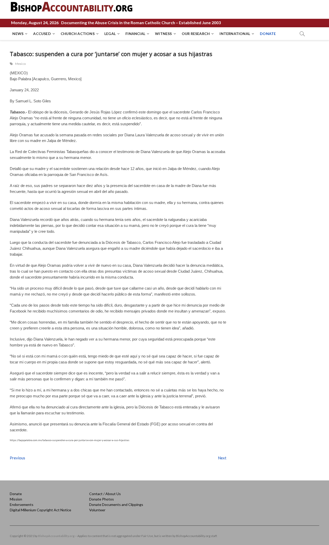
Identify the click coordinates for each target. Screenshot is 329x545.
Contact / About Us (105, 494)
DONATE (268, 33)
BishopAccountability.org (56, 536)
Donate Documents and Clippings (116, 504)
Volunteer (97, 510)
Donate (16, 494)
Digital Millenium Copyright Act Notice (40, 510)
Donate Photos (101, 499)
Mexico (20, 64)
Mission (16, 499)
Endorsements (21, 504)
